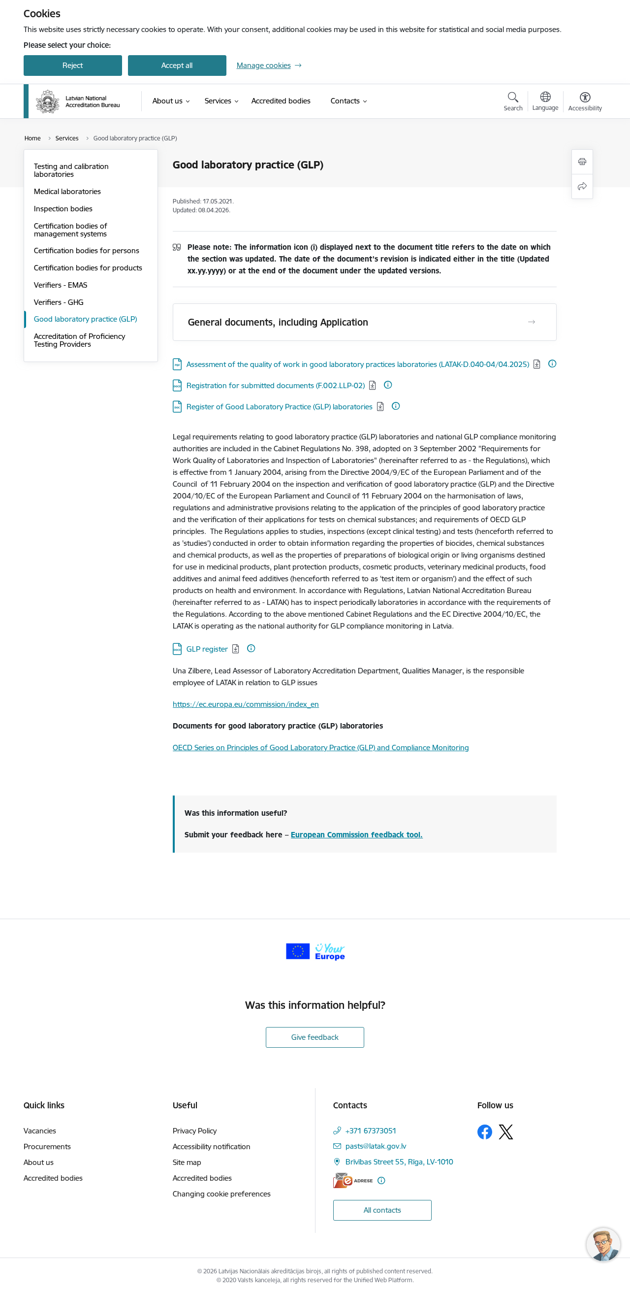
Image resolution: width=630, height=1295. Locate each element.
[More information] (552, 363)
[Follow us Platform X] (506, 1132)
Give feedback (315, 1037)
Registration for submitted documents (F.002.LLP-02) (276, 385)
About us (39, 1162)
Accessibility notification (212, 1146)
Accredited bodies (53, 1178)
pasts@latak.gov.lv (376, 1146)
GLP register (207, 649)
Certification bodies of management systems (70, 229)
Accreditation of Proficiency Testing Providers (79, 340)
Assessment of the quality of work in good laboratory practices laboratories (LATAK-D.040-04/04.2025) (358, 364)
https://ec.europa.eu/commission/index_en (246, 704)
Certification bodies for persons (86, 250)
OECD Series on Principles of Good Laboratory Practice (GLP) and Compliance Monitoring (321, 747)
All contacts (382, 1210)
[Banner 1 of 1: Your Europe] (315, 950)
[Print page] (582, 162)
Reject (73, 65)
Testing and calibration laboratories (71, 170)
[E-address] (353, 1180)
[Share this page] (582, 186)
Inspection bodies (63, 208)
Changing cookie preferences (222, 1193)
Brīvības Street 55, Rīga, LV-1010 (399, 1161)
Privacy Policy (195, 1130)
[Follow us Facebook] (484, 1132)
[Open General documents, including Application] (531, 322)
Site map (187, 1162)
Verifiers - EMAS (60, 285)
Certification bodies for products (88, 267)
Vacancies (40, 1130)
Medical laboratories (67, 191)
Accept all (176, 65)
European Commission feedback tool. (357, 834)
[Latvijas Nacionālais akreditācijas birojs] (78, 101)
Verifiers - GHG (59, 302)
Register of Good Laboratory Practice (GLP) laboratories (280, 406)
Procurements (47, 1146)
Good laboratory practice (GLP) (85, 319)
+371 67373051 (371, 1130)
